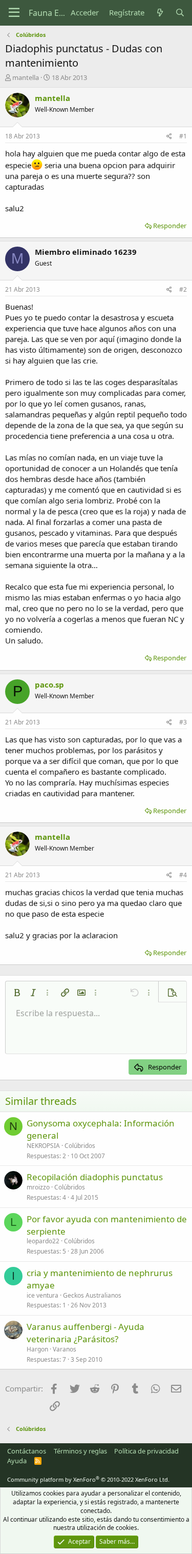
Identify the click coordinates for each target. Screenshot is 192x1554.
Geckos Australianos (92, 1295)
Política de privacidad (146, 1451)
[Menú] (14, 13)
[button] (17, 992)
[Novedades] (159, 12)
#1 (183, 136)
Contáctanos (26, 1451)
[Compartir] (169, 137)
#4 (183, 875)
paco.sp (49, 684)
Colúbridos (80, 1145)
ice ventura (42, 1295)
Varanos (64, 1349)
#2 (183, 289)
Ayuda (17, 1460)
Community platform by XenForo (88, 1479)
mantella (25, 77)
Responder (169, 225)
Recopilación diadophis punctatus (95, 1177)
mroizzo (38, 1187)
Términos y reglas (80, 1451)
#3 (183, 722)
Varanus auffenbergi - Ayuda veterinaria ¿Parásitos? (85, 1333)
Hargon (37, 1349)
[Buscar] (180, 12)
